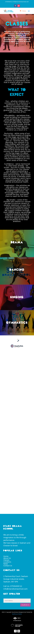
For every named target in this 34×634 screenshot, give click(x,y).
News (5, 564)
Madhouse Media (17, 614)
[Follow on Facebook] (15, 5)
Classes (6, 560)
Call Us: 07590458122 (12, 586)
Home (5, 556)
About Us (7, 558)
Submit (25, 605)
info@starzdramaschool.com (15, 589)
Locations (7, 562)
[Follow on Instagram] (18, 5)
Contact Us (7, 565)
